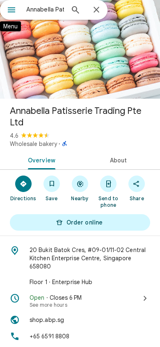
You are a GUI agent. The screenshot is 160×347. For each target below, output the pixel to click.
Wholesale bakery (33, 144)
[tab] (40, 159)
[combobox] (45, 9)
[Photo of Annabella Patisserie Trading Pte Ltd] (80, 49)
